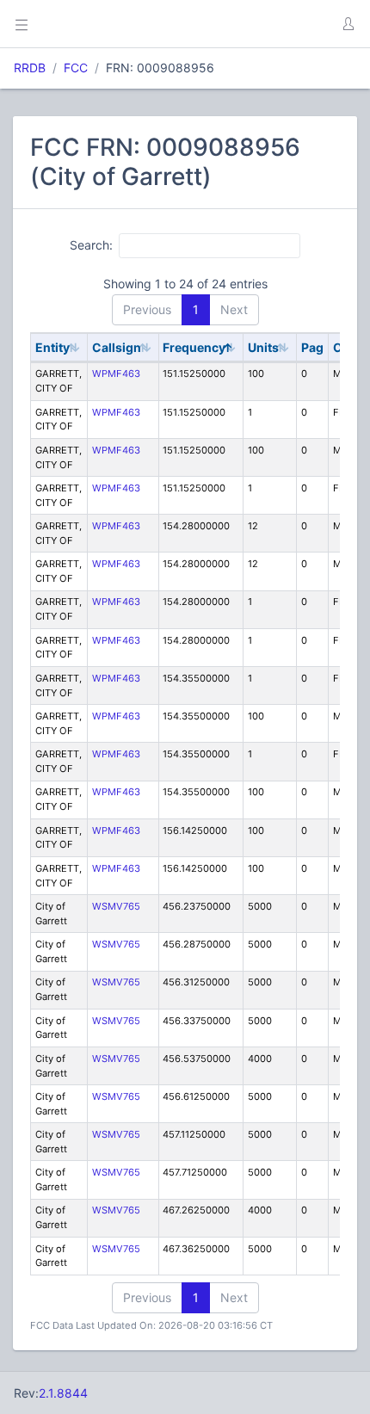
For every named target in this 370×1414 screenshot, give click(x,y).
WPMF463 (116, 373)
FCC (76, 67)
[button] (347, 24)
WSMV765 (116, 906)
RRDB (30, 67)
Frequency (194, 347)
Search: (91, 245)
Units (263, 347)
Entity (52, 347)
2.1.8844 (63, 1393)
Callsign (116, 347)
